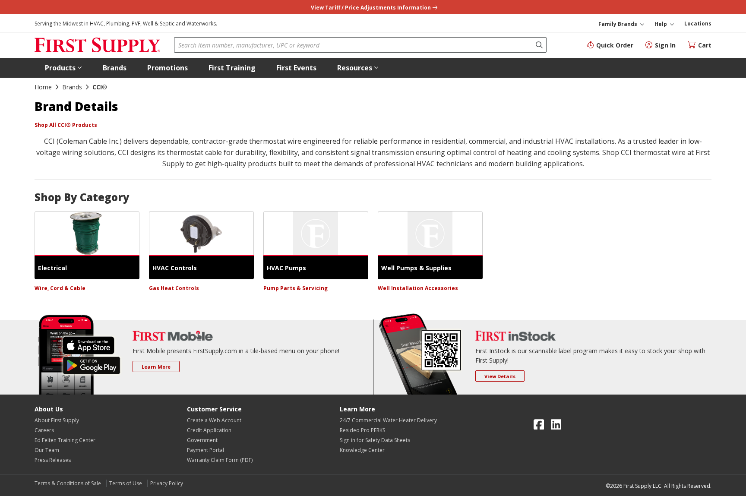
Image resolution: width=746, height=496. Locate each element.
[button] (63, 68)
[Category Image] (87, 233)
